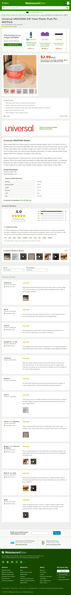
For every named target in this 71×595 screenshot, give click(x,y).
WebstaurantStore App (8, 574)
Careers (42, 574)
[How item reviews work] (25, 221)
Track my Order (63, 574)
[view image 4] (31, 256)
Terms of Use (22, 588)
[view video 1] (26, 515)
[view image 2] (15, 256)
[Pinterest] (21, 562)
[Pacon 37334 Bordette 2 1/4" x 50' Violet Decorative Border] (45, 40)
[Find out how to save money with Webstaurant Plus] (27, 39)
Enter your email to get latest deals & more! (19, 533)
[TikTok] (16, 562)
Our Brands (43, 572)
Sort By (5, 267)
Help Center (63, 571)
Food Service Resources (27, 578)
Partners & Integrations (8, 580)
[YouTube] (7, 562)
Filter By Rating (30, 267)
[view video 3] (23, 256)
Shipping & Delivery (64, 579)
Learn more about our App (53, 544)
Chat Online (62, 577)
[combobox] (35, 8)
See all (65, 250)
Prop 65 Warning (25, 200)
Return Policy (43, 582)
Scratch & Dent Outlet (26, 572)
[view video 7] (55, 256)
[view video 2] (33, 461)
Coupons (22, 576)
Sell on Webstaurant (45, 580)
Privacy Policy (14, 588)
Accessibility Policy (33, 588)
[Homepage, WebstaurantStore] (35, 3)
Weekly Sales (23, 574)
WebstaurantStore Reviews (27, 580)
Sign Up (56, 533)
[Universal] (19, 128)
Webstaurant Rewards (7, 572)
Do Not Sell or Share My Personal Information (51, 588)
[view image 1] (7, 256)
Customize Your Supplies (8, 576)
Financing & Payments (46, 576)
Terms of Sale (5, 588)
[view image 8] (64, 256)
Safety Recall (23, 582)
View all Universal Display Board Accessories (48, 128)
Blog (21, 570)
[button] (6, 91)
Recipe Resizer (6, 578)
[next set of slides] (67, 40)
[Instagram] (3, 562)
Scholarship (43, 578)
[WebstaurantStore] (23, 552)
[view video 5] (39, 256)
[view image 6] (47, 256)
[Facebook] (12, 562)
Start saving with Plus (21, 544)
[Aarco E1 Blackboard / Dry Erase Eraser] (59, 40)
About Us (42, 570)
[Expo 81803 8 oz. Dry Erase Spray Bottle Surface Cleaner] (31, 40)
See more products (13, 44)
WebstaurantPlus (6, 570)
